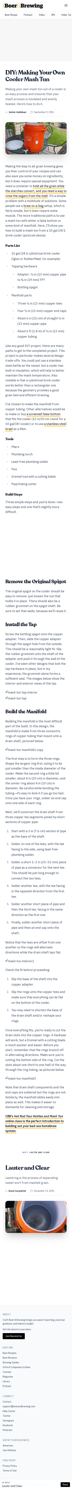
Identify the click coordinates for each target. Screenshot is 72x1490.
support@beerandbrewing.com (19, 1406)
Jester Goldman (17, 112)
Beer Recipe (11, 14)
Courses (7, 1371)
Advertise (8, 1445)
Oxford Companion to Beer (16, 1367)
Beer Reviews (10, 1357)
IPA (53, 14)
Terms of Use (10, 1470)
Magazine (8, 1376)
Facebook (8, 1425)
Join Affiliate (9, 1450)
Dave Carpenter (17, 1190)
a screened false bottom (43, 414)
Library (6, 1381)
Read (65, 1484)
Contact (7, 1401)
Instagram (8, 1420)
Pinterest (7, 1430)
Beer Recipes (9, 1353)
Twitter (7, 1415)
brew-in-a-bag (33, 206)
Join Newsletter (13, 1336)
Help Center (9, 1411)
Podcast (28, 14)
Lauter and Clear (12, 1486)
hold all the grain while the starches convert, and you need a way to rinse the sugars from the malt (35, 191)
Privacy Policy (10, 1465)
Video (42, 14)
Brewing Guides (11, 1362)
